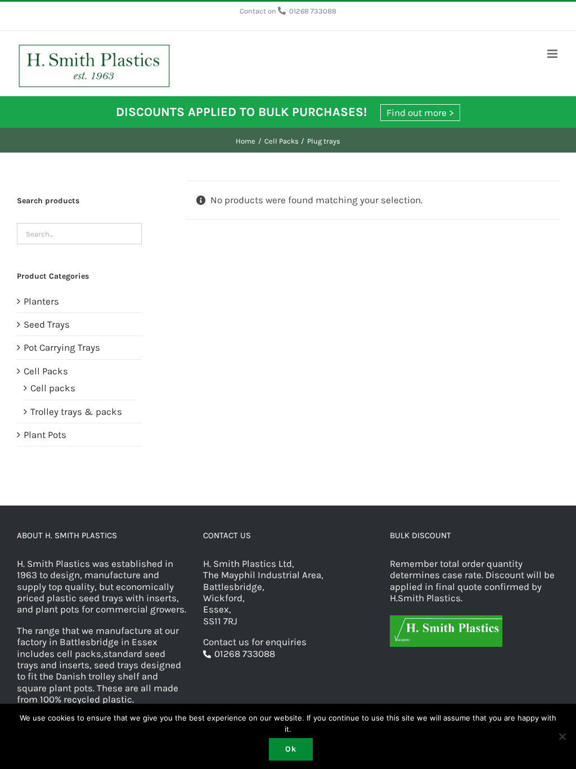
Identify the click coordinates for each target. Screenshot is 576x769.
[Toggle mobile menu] (553, 54)
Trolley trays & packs (76, 411)
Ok (290, 749)
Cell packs (52, 388)
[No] (562, 736)
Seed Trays (47, 324)
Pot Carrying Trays (62, 347)
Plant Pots (45, 434)
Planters (41, 301)
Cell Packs (46, 371)
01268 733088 (312, 11)
